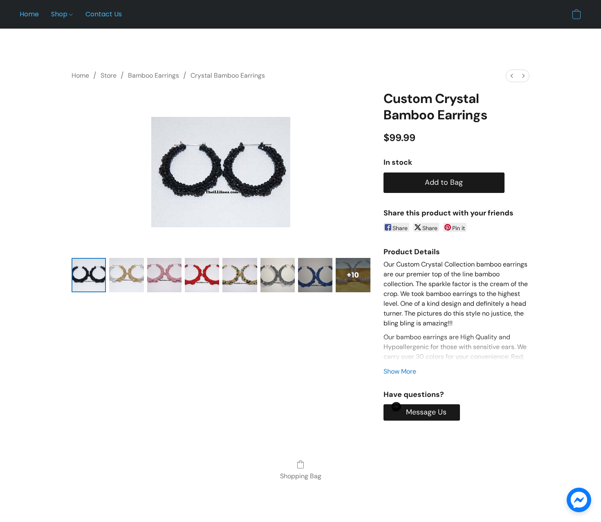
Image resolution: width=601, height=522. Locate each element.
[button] (576, 14)
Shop (60, 14)
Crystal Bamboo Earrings (228, 75)
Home (29, 14)
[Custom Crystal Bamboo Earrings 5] (277, 275)
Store (109, 75)
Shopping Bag (300, 476)
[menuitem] (512, 76)
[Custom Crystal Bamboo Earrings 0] (89, 275)
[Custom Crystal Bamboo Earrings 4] (239, 275)
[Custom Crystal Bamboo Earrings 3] (202, 275)
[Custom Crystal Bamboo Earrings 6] (315, 275)
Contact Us (103, 14)
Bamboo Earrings (153, 75)
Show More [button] (399, 371)
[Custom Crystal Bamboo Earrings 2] (164, 275)
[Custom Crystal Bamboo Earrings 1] (126, 275)
